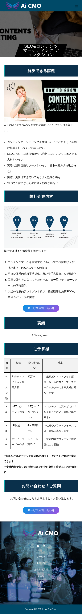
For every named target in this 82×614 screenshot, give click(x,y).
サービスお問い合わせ (41, 308)
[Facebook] (38, 546)
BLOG (41, 576)
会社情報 (41, 589)
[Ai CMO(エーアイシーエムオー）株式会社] (41, 533)
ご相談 (41, 582)
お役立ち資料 (41, 569)
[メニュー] (76, 5)
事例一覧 (41, 563)
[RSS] (44, 546)
